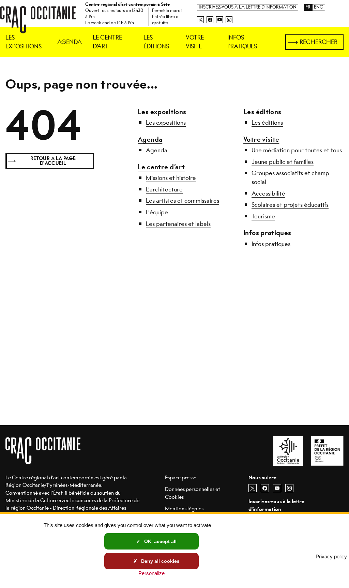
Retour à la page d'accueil (53, 161)
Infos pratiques (267, 232)
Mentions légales (184, 508)
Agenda (150, 139)
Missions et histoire (171, 178)
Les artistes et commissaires (182, 200)
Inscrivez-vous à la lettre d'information (248, 7)
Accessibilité (268, 193)
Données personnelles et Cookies (192, 493)
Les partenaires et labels (178, 224)
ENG (318, 7)
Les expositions (162, 112)
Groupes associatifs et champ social (290, 177)
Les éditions (262, 112)
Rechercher (318, 42)
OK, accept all (160, 541)
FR (307, 7)
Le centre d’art (161, 167)
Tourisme (263, 216)
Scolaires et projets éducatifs (290, 205)
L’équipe (157, 212)
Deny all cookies (160, 561)
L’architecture (164, 189)
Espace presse (180, 477)
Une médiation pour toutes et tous (297, 150)
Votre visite (261, 139)
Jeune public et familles (283, 162)
